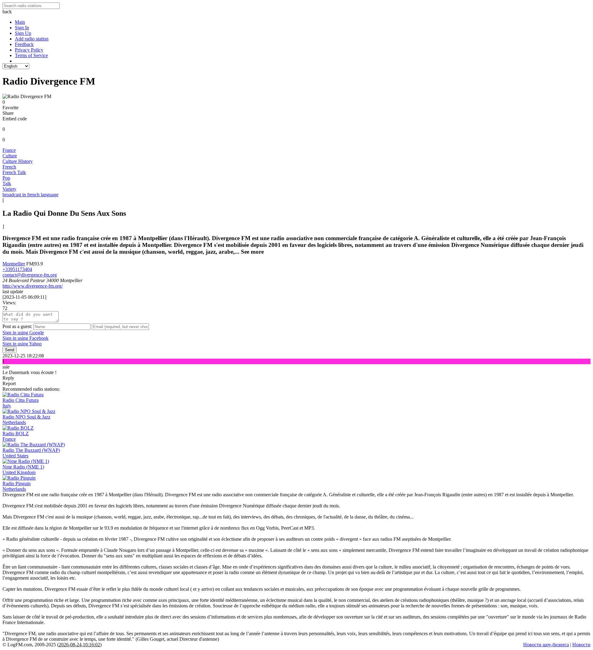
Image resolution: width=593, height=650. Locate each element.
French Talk (14, 172)
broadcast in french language (30, 194)
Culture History (17, 161)
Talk (6, 183)
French (9, 166)
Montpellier (13, 263)
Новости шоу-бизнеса (546, 644)
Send (9, 350)
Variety (9, 189)
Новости (581, 644)
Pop (6, 178)
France (9, 150)
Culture (9, 155)
